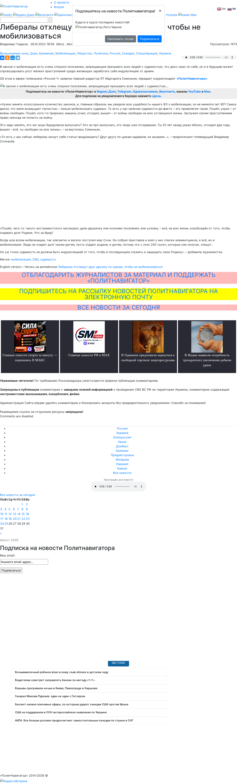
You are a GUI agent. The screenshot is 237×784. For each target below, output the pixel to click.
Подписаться (149, 39)
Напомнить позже (120, 39)
